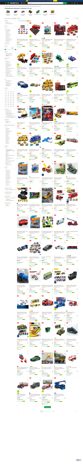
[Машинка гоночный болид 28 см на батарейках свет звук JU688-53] (23, 247)
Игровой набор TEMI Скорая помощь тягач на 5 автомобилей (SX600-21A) (34, 257)
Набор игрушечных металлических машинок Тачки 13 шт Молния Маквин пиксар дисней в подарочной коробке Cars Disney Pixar (59, 95)
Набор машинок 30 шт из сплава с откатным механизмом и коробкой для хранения (22, 340)
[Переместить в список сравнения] (28, 25)
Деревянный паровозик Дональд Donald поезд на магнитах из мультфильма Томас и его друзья (71, 286)
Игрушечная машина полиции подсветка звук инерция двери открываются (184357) (71, 340)
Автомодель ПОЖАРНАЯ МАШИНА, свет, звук (72, 232)
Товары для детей (8, 6)
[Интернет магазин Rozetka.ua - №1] (13, 3)
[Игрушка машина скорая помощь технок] (72, 358)
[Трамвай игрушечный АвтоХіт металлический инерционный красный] (72, 140)
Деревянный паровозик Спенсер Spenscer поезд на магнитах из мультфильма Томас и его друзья (59, 232)
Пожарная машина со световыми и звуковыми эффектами (47, 123)
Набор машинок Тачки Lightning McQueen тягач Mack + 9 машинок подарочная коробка (34, 68)
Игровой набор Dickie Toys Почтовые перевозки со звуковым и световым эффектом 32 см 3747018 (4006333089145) (72, 123)
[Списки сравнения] (75, 3)
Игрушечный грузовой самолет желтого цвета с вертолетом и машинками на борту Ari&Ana (47, 368)
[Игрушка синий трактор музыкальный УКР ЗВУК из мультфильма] (23, 275)
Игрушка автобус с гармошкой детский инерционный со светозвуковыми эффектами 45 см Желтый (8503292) (34, 313)
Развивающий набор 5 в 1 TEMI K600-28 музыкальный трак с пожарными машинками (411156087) (72, 40)
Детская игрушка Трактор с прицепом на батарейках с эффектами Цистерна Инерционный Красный (21, 395)
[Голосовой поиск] (62, 3)
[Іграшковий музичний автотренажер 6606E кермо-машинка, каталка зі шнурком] (35, 329)
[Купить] (28, 43)
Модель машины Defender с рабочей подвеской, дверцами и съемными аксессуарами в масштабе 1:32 (60, 368)
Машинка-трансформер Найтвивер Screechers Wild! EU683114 (47, 40)
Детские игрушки (15, 6)
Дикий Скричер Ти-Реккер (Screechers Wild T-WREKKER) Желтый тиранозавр (22, 68)
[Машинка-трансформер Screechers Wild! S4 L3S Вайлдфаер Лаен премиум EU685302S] (23, 358)
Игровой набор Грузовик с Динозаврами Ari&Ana (58, 178)
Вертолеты (8, 73)
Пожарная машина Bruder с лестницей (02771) (70, 312)
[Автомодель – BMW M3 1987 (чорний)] (47, 247)
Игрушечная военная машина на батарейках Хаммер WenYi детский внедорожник (59, 340)
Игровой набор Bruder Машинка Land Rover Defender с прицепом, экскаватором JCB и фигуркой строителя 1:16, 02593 (34, 95)
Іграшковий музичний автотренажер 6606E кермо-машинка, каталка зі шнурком (35, 340)
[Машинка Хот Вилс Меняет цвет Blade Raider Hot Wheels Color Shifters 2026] (35, 222)
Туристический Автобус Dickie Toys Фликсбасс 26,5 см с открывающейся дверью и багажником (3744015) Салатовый (72, 95)
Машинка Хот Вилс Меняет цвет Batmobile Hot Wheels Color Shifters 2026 (22, 178)
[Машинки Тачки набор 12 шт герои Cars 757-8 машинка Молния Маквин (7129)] (23, 29)
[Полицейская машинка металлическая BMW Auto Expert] (60, 247)
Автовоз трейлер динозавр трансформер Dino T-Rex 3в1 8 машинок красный (71, 205)
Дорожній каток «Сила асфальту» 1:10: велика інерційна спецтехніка (47, 205)
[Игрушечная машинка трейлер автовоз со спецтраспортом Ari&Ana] (47, 58)
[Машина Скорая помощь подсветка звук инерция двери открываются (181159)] (35, 275)
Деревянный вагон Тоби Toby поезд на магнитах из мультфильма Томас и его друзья (47, 286)
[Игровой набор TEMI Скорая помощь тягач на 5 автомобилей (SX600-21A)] (35, 247)
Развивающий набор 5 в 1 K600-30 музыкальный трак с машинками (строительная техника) (22, 150)
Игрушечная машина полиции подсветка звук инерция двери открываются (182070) (22, 313)
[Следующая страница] (76, 411)
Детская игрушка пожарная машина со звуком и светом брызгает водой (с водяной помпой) (59, 205)
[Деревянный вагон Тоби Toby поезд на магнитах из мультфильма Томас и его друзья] (47, 275)
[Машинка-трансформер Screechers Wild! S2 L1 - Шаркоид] (60, 58)
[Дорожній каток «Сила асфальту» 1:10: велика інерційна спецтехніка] (47, 195)
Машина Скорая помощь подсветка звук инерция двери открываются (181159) (34, 286)
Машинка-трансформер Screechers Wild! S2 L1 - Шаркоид (59, 68)
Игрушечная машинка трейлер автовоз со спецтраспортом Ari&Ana (47, 68)
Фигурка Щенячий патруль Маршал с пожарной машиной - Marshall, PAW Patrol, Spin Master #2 (47, 178)
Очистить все (14, 18)
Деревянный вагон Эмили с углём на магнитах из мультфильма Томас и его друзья (47, 340)
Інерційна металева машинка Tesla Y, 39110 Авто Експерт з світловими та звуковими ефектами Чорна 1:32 (22, 205)
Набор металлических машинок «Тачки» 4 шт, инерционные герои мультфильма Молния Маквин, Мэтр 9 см (35, 123)
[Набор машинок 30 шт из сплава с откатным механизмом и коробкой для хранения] (23, 329)
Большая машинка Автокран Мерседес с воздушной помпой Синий (59, 395)
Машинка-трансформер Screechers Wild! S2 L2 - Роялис (72, 68)
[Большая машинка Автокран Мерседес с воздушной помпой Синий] (60, 384)
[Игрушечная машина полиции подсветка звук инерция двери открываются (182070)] (23, 302)
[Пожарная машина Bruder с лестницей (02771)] (72, 302)
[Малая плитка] (77, 18)
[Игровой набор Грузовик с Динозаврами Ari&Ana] (60, 168)
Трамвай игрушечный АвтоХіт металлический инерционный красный (71, 150)
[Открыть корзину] (77, 3)
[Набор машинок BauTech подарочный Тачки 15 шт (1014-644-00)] (35, 29)
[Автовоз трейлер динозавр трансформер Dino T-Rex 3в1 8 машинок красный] (72, 195)
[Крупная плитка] (75, 18)
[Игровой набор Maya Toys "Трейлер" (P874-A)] (23, 113)
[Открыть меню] (6, 3)
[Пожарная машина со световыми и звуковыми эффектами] (47, 113)
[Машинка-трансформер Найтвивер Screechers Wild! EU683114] (47, 29)
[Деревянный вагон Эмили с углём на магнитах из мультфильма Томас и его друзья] (47, 329)
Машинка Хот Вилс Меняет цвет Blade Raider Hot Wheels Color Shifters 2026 (34, 232)
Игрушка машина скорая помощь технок (71, 368)
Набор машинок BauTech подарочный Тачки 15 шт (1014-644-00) (34, 40)
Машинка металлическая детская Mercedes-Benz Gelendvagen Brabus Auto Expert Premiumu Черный (35, 395)
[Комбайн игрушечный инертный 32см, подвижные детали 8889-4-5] (60, 140)
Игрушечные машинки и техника (36, 6)
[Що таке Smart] (30, 20)
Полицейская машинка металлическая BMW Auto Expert (59, 257)
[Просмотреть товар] (43, 38)
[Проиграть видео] (77, 36)
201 (53, 411)
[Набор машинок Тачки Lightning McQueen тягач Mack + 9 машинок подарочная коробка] (35, 58)
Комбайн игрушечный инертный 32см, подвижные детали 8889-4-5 (59, 150)
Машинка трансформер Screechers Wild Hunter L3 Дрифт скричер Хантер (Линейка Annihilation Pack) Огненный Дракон (59, 123)
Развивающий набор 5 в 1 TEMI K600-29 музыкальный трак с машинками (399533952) (34, 150)
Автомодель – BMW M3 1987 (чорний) (46, 257)
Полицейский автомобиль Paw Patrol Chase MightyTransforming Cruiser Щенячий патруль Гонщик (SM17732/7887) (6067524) (60, 313)
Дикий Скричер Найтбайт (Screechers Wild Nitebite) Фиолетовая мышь (22, 95)
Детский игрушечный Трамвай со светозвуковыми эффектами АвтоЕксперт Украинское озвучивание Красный (71, 257)
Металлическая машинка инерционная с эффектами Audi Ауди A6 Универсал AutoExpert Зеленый (34, 368)
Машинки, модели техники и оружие (24, 6)
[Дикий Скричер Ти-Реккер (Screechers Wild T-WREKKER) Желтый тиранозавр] (23, 58)
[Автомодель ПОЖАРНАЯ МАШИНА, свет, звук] (72, 222)
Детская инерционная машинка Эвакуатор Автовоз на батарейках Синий (34, 205)
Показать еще (7, 43)
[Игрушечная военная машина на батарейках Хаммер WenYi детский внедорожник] (60, 329)
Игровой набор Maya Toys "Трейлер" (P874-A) (21, 123)
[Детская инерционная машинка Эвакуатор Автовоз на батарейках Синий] (35, 195)
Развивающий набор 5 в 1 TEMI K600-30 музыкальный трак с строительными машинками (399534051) (46, 95)
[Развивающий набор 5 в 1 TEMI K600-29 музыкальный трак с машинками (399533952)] (35, 140)
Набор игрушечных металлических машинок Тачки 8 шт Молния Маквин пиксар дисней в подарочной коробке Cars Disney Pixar (59, 40)
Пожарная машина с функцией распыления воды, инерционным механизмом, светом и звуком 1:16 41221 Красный (47, 313)
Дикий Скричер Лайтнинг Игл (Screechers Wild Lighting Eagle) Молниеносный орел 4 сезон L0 (47, 150)
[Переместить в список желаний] (28, 23)
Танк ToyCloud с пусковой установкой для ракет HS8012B (71, 178)
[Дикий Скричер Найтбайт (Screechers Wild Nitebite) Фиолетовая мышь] (23, 85)
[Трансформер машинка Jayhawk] (35, 168)
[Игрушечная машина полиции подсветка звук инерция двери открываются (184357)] (72, 329)
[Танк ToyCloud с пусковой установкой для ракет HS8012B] (72, 168)
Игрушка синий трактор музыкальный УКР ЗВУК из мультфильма (21, 286)
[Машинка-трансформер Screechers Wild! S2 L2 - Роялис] (72, 58)
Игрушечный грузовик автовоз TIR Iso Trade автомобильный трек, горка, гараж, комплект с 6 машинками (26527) (47, 232)
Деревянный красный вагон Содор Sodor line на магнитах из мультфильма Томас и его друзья (22, 232)
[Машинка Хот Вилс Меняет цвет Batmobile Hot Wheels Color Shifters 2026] (23, 168)
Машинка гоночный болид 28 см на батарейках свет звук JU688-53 (22, 257)
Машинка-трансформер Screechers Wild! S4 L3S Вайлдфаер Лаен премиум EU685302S (22, 368)
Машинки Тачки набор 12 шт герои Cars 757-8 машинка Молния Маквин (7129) (23, 40)
